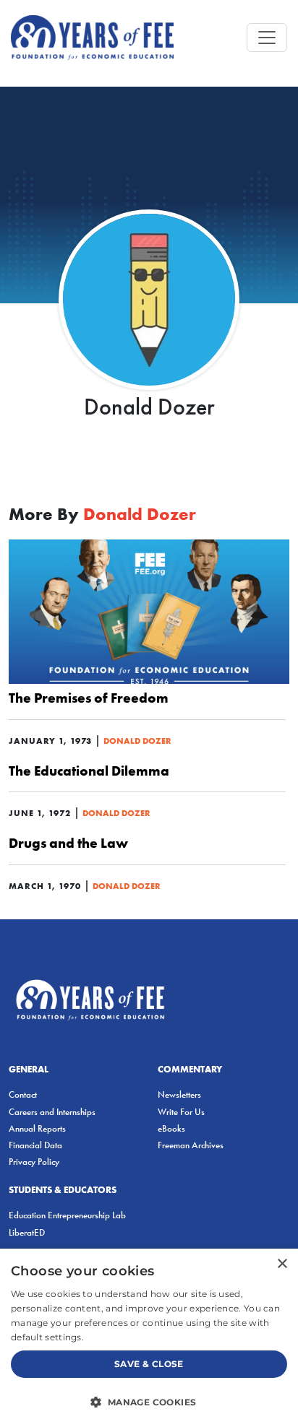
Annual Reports (37, 1128)
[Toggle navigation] (267, 37)
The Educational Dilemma (89, 770)
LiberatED (27, 1232)
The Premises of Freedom (89, 697)
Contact (23, 1094)
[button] (149, 1401)
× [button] (281, 1264)
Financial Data (35, 1145)
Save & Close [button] (149, 1363)
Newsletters (179, 1094)
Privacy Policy (34, 1161)
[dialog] (149, 1338)
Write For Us (181, 1111)
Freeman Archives (191, 1145)
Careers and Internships (52, 1111)
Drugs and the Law (68, 842)
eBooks (171, 1128)
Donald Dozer (137, 740)
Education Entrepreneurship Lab (67, 1215)
